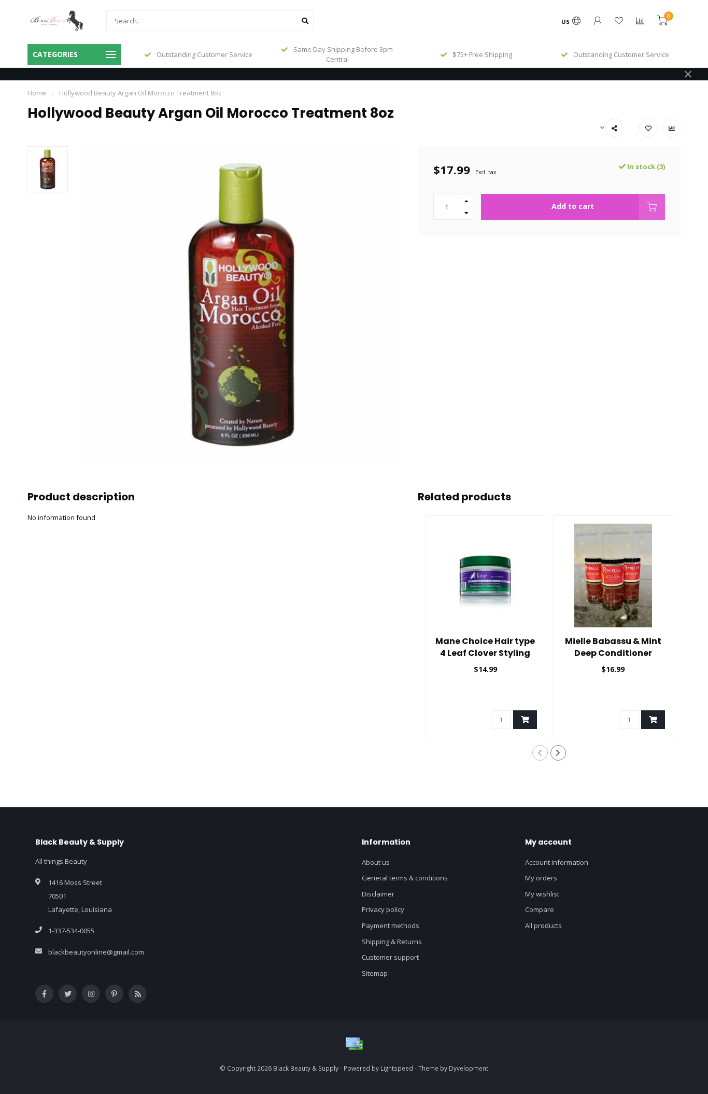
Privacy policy (383, 909)
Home (36, 92)
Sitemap (375, 973)
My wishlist (542, 894)
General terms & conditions (405, 877)
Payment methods (390, 925)
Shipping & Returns (392, 941)
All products (543, 925)
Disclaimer (378, 894)
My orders (541, 877)
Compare (539, 909)
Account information (556, 862)
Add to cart (572, 206)
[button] (540, 753)
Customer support (390, 957)
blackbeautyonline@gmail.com (96, 952)
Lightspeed (396, 1068)
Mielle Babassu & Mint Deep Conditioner (613, 647)
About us (376, 862)
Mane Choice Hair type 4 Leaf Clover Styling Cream (485, 653)
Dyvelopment (468, 1068)
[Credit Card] (354, 1043)
